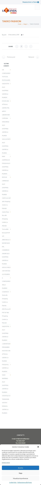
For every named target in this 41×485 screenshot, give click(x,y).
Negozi (26, 24)
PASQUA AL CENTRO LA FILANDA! (5, 368)
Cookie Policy (12, 482)
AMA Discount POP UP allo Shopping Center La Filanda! (6, 316)
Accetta (20, 468)
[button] (38, 447)
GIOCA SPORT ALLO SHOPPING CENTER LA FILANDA (6, 146)
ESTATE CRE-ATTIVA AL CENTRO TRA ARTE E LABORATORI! (6, 108)
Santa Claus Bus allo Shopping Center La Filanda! (5, 219)
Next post (31, 57)
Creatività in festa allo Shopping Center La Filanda (5, 298)
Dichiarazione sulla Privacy (24, 482)
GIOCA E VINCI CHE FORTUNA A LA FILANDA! (6, 270)
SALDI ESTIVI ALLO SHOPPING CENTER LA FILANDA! (5, 90)
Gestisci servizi (6, 462)
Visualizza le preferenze (20, 478)
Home (19, 24)
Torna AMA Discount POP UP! (6, 232)
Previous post (11, 57)
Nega (20, 473)
